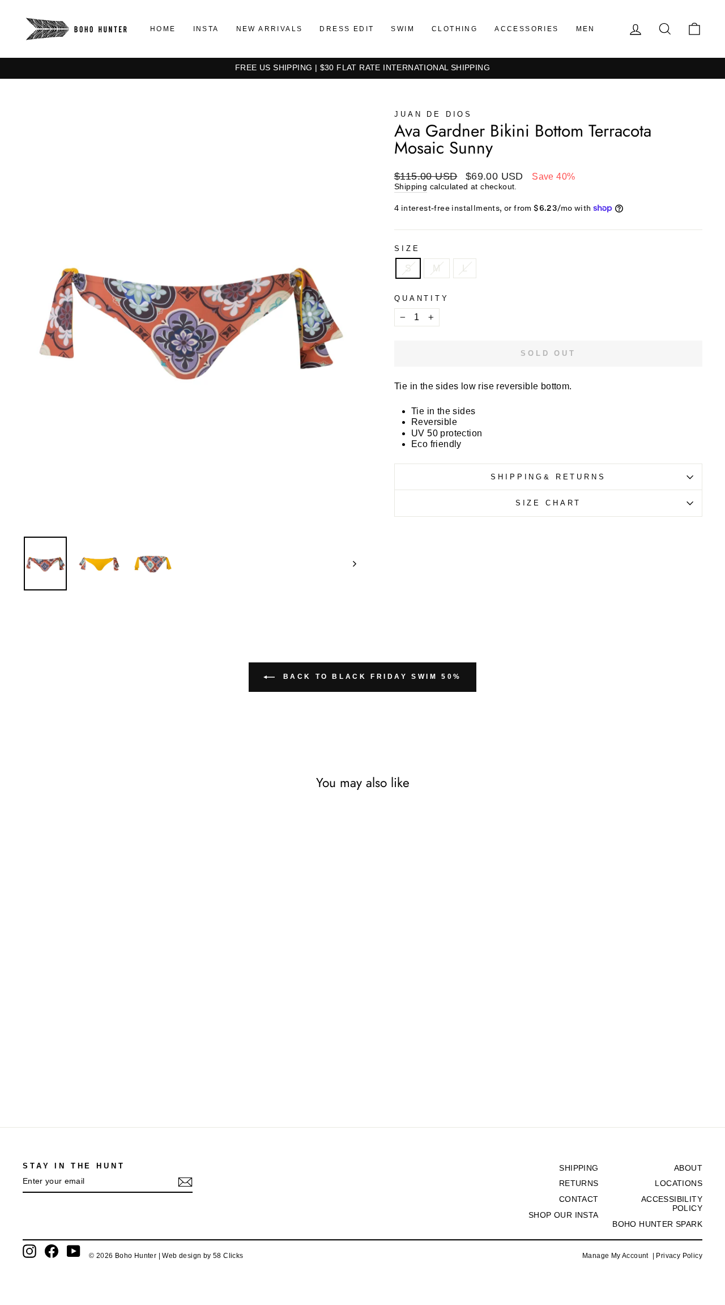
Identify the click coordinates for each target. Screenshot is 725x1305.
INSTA (206, 29)
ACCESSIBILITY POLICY (671, 1204)
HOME (163, 29)
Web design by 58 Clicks (202, 1256)
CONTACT (579, 1199)
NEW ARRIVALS (269, 29)
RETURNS (579, 1183)
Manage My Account (617, 1256)
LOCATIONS (678, 1183)
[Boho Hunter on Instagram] (29, 1251)
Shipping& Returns (548, 477)
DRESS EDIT (346, 29)
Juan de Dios (433, 114)
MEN (585, 29)
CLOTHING (454, 29)
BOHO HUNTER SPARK (657, 1224)
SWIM (403, 29)
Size (407, 248)
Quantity (421, 298)
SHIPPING (578, 1168)
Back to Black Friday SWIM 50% (370, 677)
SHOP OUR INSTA (563, 1215)
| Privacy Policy (677, 1256)
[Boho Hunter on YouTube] (73, 1251)
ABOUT (688, 1168)
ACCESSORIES (526, 29)
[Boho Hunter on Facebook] (51, 1251)
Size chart (548, 503)
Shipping (410, 186)
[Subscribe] (185, 1182)
